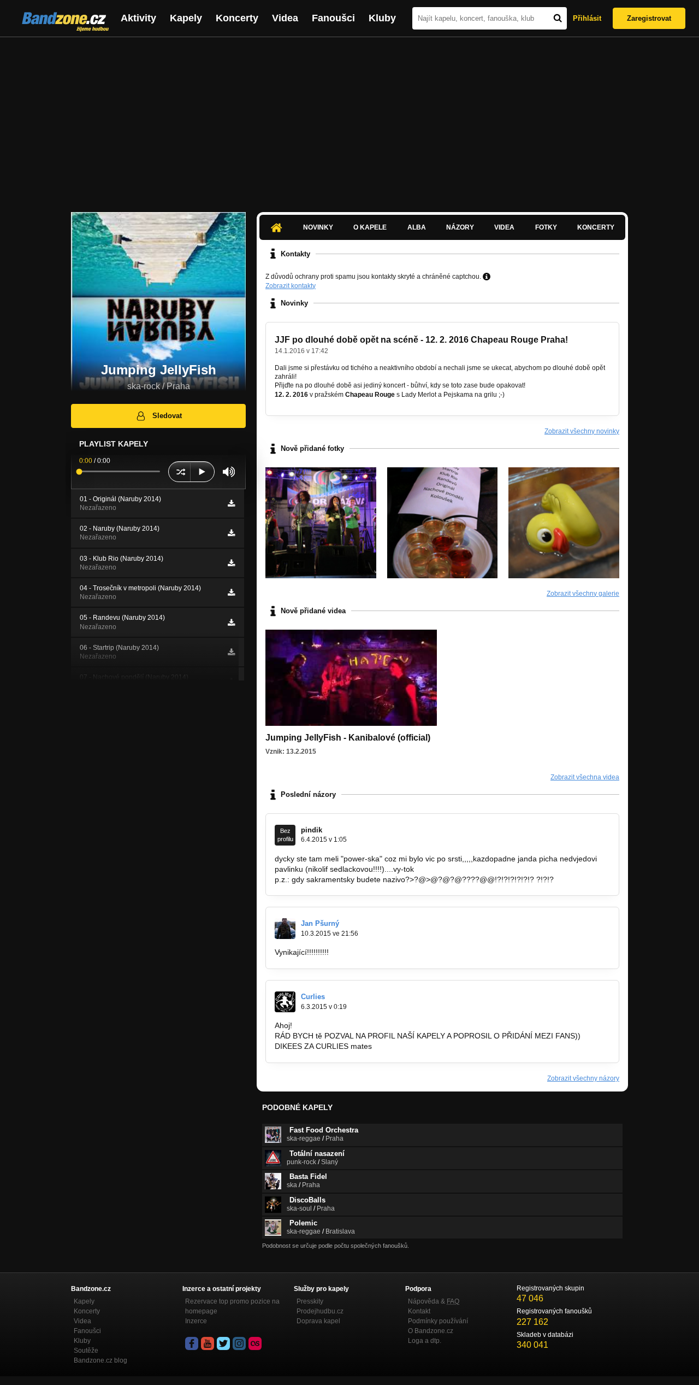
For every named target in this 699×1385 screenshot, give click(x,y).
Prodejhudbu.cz (320, 1311)
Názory (460, 227)
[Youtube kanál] (207, 1343)
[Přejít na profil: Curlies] (285, 1001)
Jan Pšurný (320, 923)
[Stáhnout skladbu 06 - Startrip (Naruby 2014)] (231, 652)
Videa (285, 18)
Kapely (186, 18)
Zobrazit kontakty (290, 286)
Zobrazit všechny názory (583, 1078)
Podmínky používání (438, 1321)
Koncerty (237, 18)
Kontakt (419, 1311)
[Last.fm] (255, 1343)
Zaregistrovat (649, 18)
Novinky (318, 227)
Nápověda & (433, 1301)
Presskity (310, 1301)
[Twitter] (223, 1343)
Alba (416, 227)
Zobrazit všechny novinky (581, 431)
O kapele (370, 227)
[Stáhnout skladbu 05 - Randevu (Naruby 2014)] (231, 622)
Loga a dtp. (424, 1341)
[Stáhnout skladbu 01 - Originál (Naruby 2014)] (231, 503)
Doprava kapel (318, 1321)
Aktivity (138, 18)
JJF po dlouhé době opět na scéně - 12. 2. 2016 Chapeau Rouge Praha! (421, 339)
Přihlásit (587, 18)
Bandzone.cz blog (100, 1360)
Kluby (382, 18)
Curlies (313, 997)
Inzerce (196, 1321)
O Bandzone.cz (430, 1331)
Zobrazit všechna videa (584, 777)
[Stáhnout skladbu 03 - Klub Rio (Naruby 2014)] (231, 563)
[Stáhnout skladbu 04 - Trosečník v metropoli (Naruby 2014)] (231, 592)
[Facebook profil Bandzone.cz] (191, 1343)
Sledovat (167, 416)
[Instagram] (239, 1343)
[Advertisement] (349, 119)
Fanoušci (333, 18)
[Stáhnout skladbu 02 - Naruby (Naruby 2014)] (231, 533)
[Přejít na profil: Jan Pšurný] (285, 928)
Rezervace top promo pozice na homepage (232, 1306)
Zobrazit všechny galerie (583, 593)
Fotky (546, 227)
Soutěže (86, 1350)
